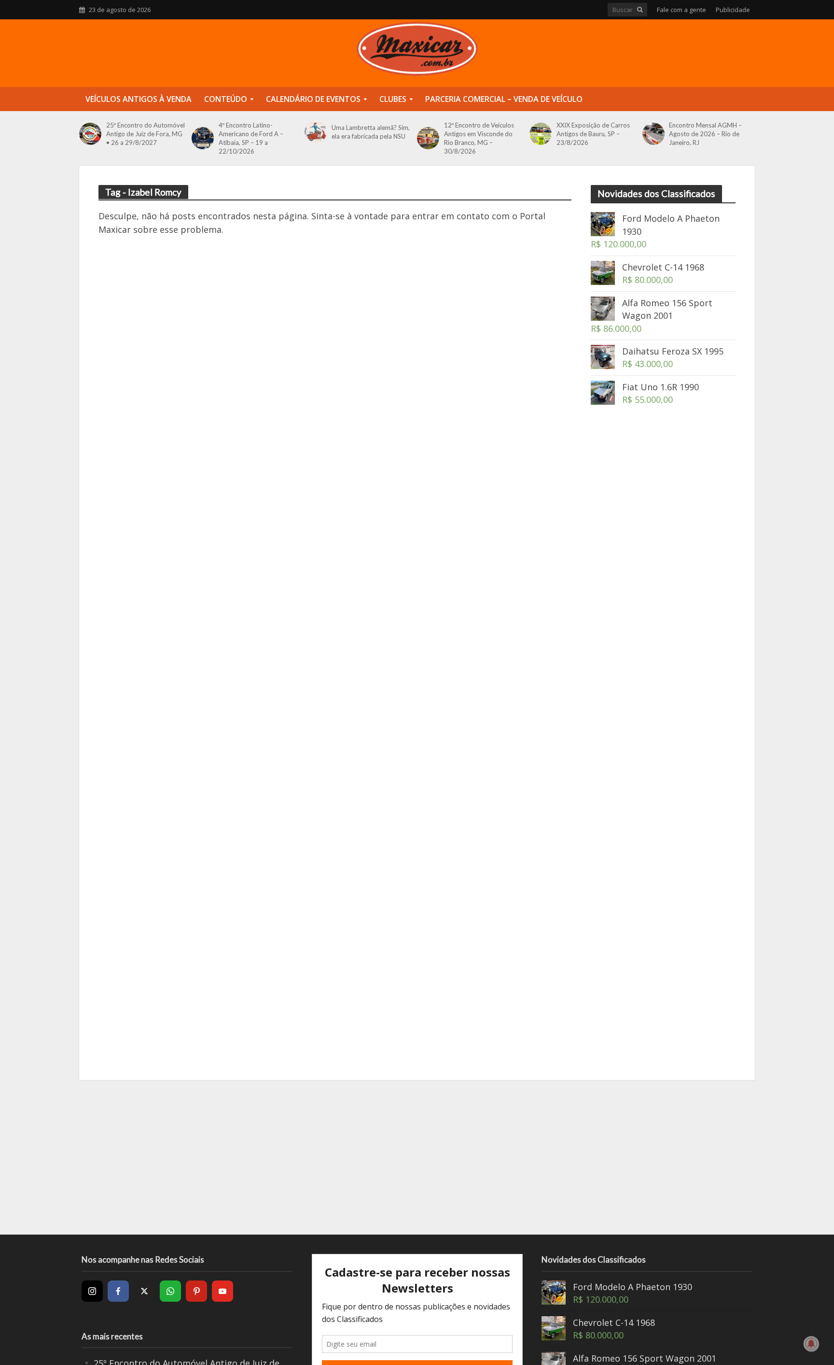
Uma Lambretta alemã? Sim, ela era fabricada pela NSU (371, 132)
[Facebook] (118, 1291)
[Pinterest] (196, 1291)
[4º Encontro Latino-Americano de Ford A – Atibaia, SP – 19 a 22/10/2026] (203, 138)
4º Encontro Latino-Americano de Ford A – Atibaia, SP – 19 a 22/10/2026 (251, 138)
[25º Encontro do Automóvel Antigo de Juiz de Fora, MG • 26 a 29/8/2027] (90, 134)
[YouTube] (222, 1291)
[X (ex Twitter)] (144, 1291)
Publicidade (733, 9)
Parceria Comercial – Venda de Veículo (504, 99)
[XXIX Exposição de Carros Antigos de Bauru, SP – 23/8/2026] (540, 134)
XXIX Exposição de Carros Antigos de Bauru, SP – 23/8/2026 (593, 133)
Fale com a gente (681, 9)
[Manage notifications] (811, 1343)
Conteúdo (225, 99)
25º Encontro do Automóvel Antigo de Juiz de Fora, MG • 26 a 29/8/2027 (145, 133)
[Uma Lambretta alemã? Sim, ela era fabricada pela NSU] (316, 132)
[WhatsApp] (170, 1291)
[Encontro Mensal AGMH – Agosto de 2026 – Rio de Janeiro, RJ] (653, 134)
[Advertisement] (663, 585)
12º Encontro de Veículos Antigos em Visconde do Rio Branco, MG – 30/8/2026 (479, 138)
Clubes (392, 99)
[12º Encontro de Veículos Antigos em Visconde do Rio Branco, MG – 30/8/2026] (428, 138)
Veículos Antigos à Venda (138, 99)
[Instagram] (92, 1291)
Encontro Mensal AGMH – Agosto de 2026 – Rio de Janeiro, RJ (705, 133)
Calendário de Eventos (313, 99)
